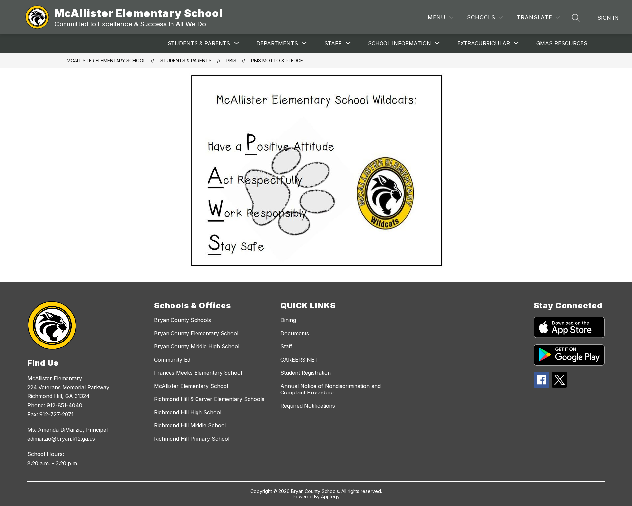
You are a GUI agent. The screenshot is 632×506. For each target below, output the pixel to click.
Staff (286, 346)
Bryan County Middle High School (196, 346)
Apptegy (330, 496)
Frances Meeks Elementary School (198, 372)
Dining (288, 320)
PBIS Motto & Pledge (277, 60)
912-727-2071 (57, 414)
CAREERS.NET (299, 359)
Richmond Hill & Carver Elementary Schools (209, 399)
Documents (294, 333)
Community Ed (172, 359)
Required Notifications (307, 405)
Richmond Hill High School (187, 412)
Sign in (608, 17)
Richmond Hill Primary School (191, 438)
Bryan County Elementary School (196, 333)
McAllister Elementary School (106, 60)
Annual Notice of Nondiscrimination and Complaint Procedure (330, 389)
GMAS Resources (561, 43)
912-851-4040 (64, 405)
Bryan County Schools (182, 320)
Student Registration (305, 372)
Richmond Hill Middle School (190, 425)
